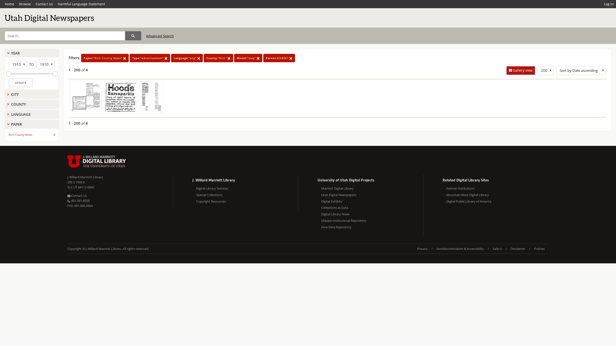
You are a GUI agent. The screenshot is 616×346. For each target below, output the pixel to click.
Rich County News (20, 135)
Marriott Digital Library (337, 188)
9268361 (277, 58)
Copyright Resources (211, 201)
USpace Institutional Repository (343, 220)
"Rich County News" (103, 58)
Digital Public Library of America (468, 201)
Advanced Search (160, 36)
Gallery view (522, 70)
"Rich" (217, 58)
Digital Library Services (212, 188)
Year (15, 53)
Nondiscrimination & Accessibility (460, 249)
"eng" (185, 58)
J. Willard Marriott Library (85, 177)
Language (21, 114)
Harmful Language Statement (81, 4)
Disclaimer (518, 249)
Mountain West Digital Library (467, 195)
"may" (247, 58)
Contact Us (44, 4)
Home (9, 4)
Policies (539, 249)
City (15, 94)
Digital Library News (335, 214)
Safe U (497, 249)
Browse (25, 4)
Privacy (422, 249)
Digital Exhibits (331, 201)
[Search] (133, 35)
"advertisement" (148, 58)
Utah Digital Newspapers (338, 195)
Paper (16, 124)
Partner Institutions (460, 188)
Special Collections (209, 195)
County (18, 104)
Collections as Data (334, 207)
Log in (609, 4)
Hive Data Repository (336, 227)
